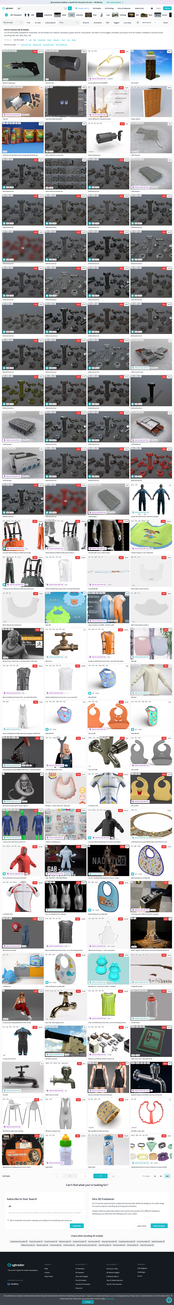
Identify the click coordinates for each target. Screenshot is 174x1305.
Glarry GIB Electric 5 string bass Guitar (99, 119)
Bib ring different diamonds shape (98, 1131)
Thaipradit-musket (137, 986)
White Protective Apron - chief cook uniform (101, 950)
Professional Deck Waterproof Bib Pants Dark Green (18, 589)
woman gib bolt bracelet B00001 (98, 83)
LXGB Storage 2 (7, 444)
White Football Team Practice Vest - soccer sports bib (61, 697)
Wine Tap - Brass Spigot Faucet (55, 1022)
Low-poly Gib (26, 44)
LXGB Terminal (135, 155)
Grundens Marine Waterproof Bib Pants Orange (17, 553)
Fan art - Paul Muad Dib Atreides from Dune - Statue (103, 878)
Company (48, 1264)
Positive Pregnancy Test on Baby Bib (142, 553)
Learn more (110, 1299)
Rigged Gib (37, 44)
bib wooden (134, 83)
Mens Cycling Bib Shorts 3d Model (56, 914)
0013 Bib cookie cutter (138, 1131)
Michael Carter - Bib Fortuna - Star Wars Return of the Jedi (20, 661)
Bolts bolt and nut (8, 191)
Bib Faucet (49, 661)
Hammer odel (50, 83)
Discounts (79, 1288)
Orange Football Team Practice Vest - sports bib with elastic (106, 661)
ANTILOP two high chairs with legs (13, 1131)
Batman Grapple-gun (9, 83)
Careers (47, 1272)
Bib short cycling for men (53, 1131)
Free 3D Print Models (83, 1284)
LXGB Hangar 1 (92, 516)
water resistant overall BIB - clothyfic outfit (101, 625)
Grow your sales (112, 1269)
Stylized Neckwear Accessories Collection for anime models (149, 1167)
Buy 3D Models (80, 1264)
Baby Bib (48, 625)
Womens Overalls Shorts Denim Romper (100, 1095)
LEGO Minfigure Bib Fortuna (54, 769)
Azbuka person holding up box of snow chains (17, 1167)
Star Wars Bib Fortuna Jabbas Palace (99, 553)
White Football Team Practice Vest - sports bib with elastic (63, 589)
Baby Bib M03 (135, 733)
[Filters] (137, 22)
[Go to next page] (100, 1176)
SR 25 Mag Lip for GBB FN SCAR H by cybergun (145, 914)
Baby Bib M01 (50, 733)
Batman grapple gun (94, 155)
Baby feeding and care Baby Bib (140, 878)
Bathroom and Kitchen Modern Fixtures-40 (101, 1059)
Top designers (142, 1268)
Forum (139, 1276)
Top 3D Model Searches (114, 1280)
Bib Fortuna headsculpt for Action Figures (15, 806)
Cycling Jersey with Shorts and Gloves (14, 842)
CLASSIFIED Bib (93, 589)
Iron (68, 40)
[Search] (70, 8)
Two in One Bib (92, 769)
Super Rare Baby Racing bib (54, 119)
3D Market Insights (112, 1272)
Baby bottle (91, 1167)
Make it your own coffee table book (141, 1059)
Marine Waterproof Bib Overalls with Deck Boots (60, 553)
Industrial (41, 40)
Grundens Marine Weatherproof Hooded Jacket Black (104, 842)
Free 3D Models (81, 1280)
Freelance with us (112, 1276)
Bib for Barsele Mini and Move (140, 625)
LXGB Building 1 (136, 444)
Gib (30, 40)
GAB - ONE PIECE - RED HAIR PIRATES (56, 878)
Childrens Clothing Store (53, 842)
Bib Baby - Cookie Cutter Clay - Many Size (58, 806)
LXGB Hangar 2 (135, 191)
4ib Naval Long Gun (51, 1059)
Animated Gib (48, 44)
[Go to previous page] (70, 1176)
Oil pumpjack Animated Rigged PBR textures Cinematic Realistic (22, 769)
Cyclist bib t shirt (93, 806)
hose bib (5, 1095)
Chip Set (5, 119)
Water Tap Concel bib (52, 1095)
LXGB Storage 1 (7, 480)
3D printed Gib (61, 44)
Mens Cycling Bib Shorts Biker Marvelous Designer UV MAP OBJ (21, 733)
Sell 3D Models (111, 1264)
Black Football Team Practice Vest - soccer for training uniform (64, 950)
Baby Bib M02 (92, 697)
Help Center (49, 1276)
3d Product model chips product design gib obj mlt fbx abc (20, 155)
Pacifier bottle (135, 1022)
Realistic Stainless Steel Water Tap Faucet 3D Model (146, 1095)
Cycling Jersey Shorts (9, 1059)
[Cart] (152, 8)
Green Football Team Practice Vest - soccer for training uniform (107, 1022)
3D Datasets (80, 1272)
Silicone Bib (92, 733)
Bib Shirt (133, 697)
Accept (88, 1302)
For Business (80, 1269)
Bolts (74, 40)
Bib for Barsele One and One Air (12, 625)
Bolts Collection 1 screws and (54, 155)
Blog (46, 1269)
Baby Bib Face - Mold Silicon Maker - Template (102, 986)
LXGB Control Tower (137, 372)
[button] (65, 8)
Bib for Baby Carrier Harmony (140, 589)
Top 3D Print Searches (114, 1284)
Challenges (141, 1272)
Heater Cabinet (135, 119)
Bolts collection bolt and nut (54, 191)
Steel (49, 40)
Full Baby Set (7, 986)
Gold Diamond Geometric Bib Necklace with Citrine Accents (149, 842)
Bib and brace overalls (9, 950)
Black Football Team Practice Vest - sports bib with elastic (20, 697)
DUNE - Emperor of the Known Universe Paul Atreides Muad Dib (150, 950)
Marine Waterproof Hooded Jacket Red (14, 878)
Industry (56, 40)
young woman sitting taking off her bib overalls (17, 1022)
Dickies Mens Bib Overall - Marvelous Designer (144, 516)
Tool (63, 40)
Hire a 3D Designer (82, 1276)
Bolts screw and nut (51, 336)
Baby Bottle (49, 1167)
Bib (34, 40)
